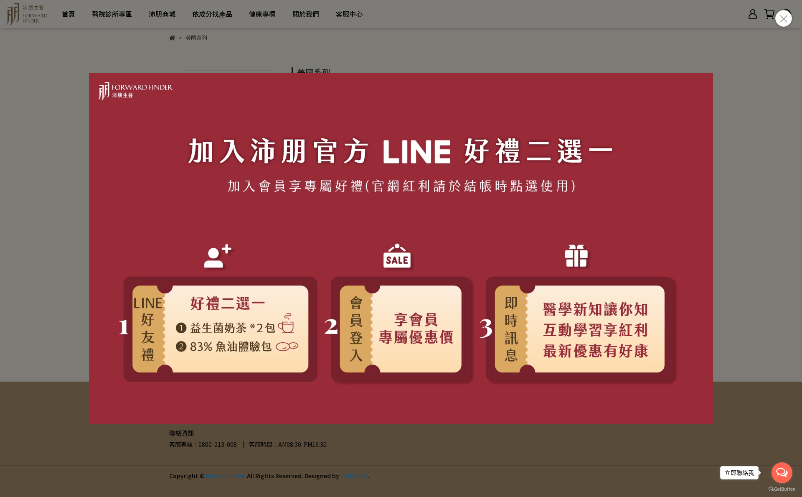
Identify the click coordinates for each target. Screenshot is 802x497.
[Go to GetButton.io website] (782, 488)
